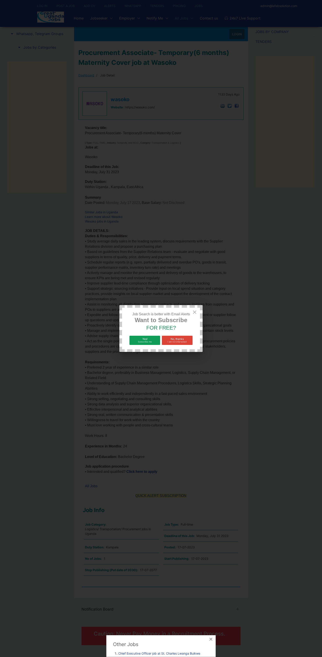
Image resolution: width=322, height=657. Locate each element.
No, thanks (177, 340)
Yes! (145, 340)
